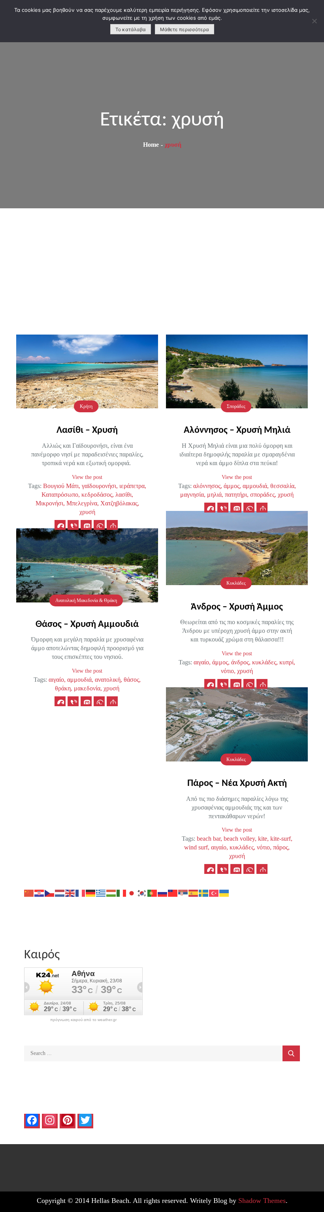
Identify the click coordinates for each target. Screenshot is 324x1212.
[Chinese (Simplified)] (29, 892)
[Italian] (122, 892)
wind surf (196, 847)
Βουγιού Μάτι (61, 486)
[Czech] (50, 892)
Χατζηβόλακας (119, 503)
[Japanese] (132, 892)
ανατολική (108, 679)
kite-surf (280, 838)
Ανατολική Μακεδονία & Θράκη (86, 600)
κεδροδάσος (96, 494)
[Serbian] (183, 892)
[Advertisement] (162, 267)
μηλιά (214, 494)
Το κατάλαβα (130, 29)
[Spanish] (193, 892)
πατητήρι (236, 494)
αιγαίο (201, 662)
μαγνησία (192, 494)
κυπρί (286, 662)
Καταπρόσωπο (59, 494)
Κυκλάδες (236, 583)
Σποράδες (236, 406)
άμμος (231, 486)
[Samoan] (173, 892)
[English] (70, 892)
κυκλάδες (264, 662)
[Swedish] (204, 892)
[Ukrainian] (224, 892)
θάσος (131, 679)
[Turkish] (214, 892)
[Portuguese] (152, 892)
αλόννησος (206, 486)
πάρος (280, 847)
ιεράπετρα (132, 486)
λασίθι (123, 494)
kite (262, 838)
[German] (91, 892)
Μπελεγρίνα (81, 503)
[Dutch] (60, 892)
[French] (80, 892)
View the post (87, 477)
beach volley (239, 838)
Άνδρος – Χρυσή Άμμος (237, 607)
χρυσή (87, 512)
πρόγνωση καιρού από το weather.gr (83, 1020)
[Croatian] (39, 892)
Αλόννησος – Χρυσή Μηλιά (237, 430)
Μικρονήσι (49, 503)
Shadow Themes (262, 1201)
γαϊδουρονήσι (99, 486)
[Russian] (163, 892)
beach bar (208, 838)
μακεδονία (87, 688)
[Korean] (142, 892)
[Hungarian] (111, 892)
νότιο (227, 671)
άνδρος (240, 662)
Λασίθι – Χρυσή (87, 430)
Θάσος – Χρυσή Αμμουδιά (87, 624)
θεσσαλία (282, 486)
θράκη (63, 688)
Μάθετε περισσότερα (184, 29)
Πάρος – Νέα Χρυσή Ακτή (237, 783)
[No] (314, 21)
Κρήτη (86, 406)
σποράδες (262, 494)
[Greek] (101, 892)
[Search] (291, 1053)
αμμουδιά (255, 486)
